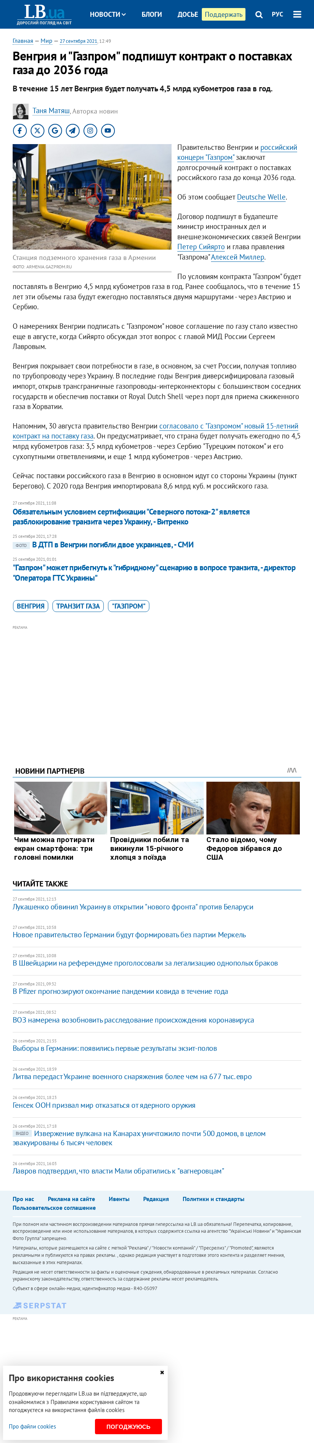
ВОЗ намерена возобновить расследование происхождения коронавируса (133, 1020)
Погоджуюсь (128, 1427)
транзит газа (78, 606)
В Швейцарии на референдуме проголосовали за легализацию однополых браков (145, 963)
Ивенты (119, 1199)
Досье (188, 14)
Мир (46, 40)
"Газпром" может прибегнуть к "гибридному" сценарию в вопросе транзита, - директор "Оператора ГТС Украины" (154, 572)
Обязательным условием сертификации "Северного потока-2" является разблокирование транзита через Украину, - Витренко (131, 516)
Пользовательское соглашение (54, 1207)
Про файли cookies (32, 1426)
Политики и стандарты (213, 1199)
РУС (277, 14)
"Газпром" (129, 606)
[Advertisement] (157, 685)
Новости (105, 14)
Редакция (156, 1199)
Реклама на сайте (71, 1199)
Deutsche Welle (261, 196)
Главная (23, 40)
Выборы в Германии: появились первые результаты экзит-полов (115, 1048)
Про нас (23, 1199)
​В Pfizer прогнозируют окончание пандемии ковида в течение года (120, 991)
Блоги (152, 14)
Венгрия (30, 606)
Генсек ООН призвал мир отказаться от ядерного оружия (104, 1105)
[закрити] (162, 1372)
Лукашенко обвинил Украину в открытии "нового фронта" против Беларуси (133, 907)
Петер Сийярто (201, 246)
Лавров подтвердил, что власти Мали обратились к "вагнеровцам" (118, 1171)
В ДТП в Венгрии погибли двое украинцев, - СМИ (104, 544)
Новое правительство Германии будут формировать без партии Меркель (129, 935)
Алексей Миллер (237, 256)
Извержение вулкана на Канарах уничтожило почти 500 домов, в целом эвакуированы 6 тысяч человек (139, 1138)
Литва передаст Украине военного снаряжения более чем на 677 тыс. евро (132, 1076)
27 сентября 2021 (78, 41)
